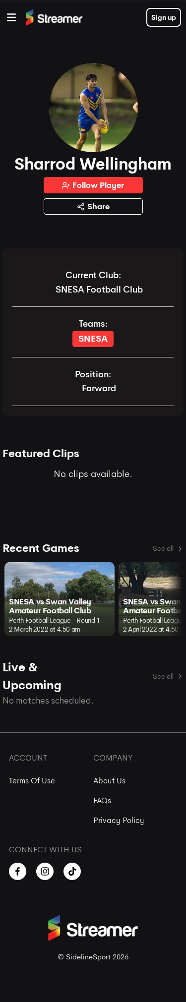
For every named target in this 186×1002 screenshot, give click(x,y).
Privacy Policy (118, 820)
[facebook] (17, 871)
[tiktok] (72, 871)
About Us (109, 780)
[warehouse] (11, 17)
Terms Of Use (32, 780)
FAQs (102, 800)
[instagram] (45, 871)
